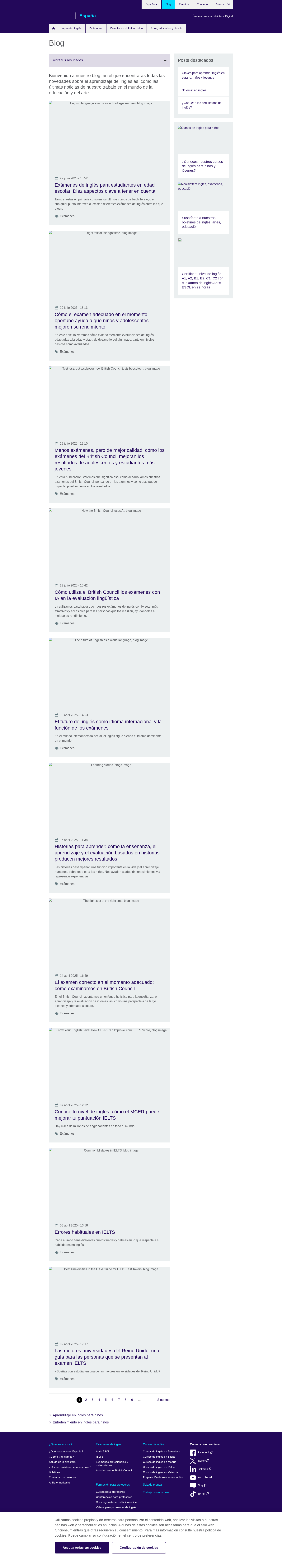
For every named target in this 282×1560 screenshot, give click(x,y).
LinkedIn (203, 1469)
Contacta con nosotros (62, 1477)
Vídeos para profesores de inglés (116, 1507)
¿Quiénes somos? (60, 1444)
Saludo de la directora (62, 1461)
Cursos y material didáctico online (116, 1502)
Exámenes (95, 28)
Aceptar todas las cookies (82, 1547)
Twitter (202, 1460)
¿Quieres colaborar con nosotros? (70, 1467)
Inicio (53, 28)
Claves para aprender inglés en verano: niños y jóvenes (203, 75)
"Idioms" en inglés (194, 90)
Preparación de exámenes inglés (163, 1477)
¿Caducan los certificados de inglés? (202, 105)
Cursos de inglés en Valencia (160, 1472)
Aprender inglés (71, 28)
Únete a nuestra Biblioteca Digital (212, 16)
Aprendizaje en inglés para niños (78, 1415)
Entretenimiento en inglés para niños (81, 1422)
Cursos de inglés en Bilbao (159, 1456)
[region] (141, 1536)
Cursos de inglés (153, 1444)
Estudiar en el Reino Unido (126, 28)
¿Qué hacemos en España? (66, 1451)
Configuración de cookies (139, 1547)
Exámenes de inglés (108, 1444)
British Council (60, 15)
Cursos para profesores (110, 1491)
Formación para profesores (113, 1484)
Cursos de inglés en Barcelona (161, 1451)
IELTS (99, 1456)
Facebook (204, 1452)
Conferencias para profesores (114, 1497)
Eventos (184, 4)
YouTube (203, 1477)
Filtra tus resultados (76, 62)
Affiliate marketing (60, 1482)
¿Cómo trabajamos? (61, 1456)
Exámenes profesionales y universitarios (112, 1463)
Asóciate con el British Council (114, 1470)
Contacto (202, 4)
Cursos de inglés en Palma (159, 1467)
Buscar (230, 5)
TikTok (202, 1493)
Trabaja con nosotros (156, 1492)
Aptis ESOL (103, 1451)
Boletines (54, 1472)
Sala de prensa (152, 1484)
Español (150, 4)
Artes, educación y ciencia (166, 28)
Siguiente (163, 1399)
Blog (168, 4)
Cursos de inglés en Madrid (159, 1461)
